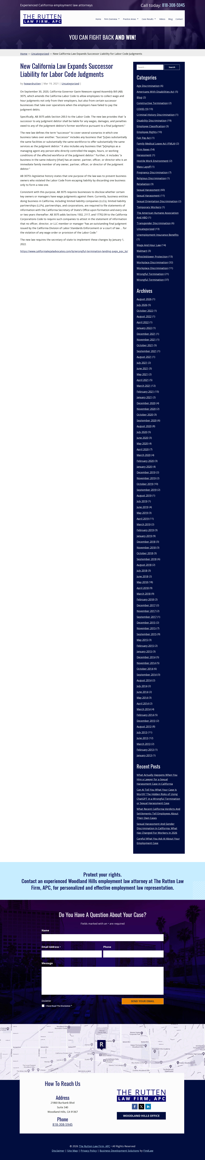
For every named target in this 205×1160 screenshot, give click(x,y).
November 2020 (146, 409)
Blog (170, 19)
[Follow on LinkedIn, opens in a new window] (148, 1106)
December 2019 (146, 472)
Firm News (143, 149)
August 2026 (144, 299)
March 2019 (143, 524)
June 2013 (142, 738)
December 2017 (146, 605)
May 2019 (142, 512)
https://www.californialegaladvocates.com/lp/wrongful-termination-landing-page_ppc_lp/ (74, 251)
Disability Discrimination (151, 120)
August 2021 (144, 356)
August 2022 (144, 316)
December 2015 (146, 622)
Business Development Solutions (119, 1150)
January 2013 (144, 755)
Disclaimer (46, 1000)
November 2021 (146, 339)
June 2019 (142, 507)
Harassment (144, 155)
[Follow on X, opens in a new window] (141, 1106)
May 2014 (142, 697)
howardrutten (32, 83)
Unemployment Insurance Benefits (158, 234)
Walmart (142, 250)
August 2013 (144, 726)
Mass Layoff (144, 166)
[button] (202, 1140)
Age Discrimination (148, 85)
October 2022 (145, 310)
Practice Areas (129, 19)
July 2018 (142, 570)
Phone (107, 947)
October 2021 (145, 345)
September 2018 (146, 559)
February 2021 (145, 391)
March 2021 (143, 385)
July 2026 (142, 305)
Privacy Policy (89, 1150)
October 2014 (145, 668)
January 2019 (144, 536)
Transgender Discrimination (154, 223)
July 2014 (142, 686)
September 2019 (146, 489)
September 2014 (146, 674)
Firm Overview (110, 19)
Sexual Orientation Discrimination (157, 201)
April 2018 (143, 588)
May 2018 (142, 582)
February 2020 (145, 461)
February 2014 (145, 715)
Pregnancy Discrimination (152, 172)
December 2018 (146, 541)
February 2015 (145, 645)
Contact (179, 19)
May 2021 (142, 374)
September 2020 (146, 420)
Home (98, 19)
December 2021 (146, 333)
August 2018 (144, 564)
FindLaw (148, 1150)
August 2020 (144, 426)
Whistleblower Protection (152, 256)
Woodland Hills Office (141, 1116)
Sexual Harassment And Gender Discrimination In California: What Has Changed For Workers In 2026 (157, 828)
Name (45, 930)
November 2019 (146, 478)
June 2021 (142, 368)
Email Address (51, 947)
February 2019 (145, 530)
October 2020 (145, 414)
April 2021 (143, 380)
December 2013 (146, 720)
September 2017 (146, 616)
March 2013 (143, 744)
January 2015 (144, 651)
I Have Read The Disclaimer (59, 1005)
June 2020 (142, 437)
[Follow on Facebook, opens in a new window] (135, 1106)
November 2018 (146, 547)
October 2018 (145, 553)
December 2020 (146, 403)
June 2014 (142, 692)
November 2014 (146, 663)
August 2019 (144, 495)
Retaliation (143, 184)
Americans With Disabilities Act (155, 91)
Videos (162, 19)
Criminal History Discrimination (156, 114)
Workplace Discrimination (152, 262)
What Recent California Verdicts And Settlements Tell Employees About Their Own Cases (158, 813)
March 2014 (143, 709)
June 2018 (142, 576)
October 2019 (145, 484)
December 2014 (146, 657)
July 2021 (142, 362)
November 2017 (146, 611)
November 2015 (146, 628)
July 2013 (142, 732)
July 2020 (142, 432)
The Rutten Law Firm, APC (94, 1146)
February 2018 (145, 599)
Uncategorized (70, 83)
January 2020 (144, 466)
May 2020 (142, 443)
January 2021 (144, 397)
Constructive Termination (152, 103)
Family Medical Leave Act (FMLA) (156, 143)
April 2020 (143, 449)
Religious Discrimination (151, 178)
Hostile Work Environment (152, 161)
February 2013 (145, 749)
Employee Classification (151, 126)
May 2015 (142, 640)
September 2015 (146, 634)
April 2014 (143, 703)
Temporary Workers (149, 207)
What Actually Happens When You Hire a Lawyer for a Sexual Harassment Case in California (157, 779)
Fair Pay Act (144, 137)
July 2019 (142, 501)
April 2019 (143, 518)
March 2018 (143, 593)
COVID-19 (142, 109)
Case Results (147, 19)
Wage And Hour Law (149, 245)
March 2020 (143, 455)
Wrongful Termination (150, 274)
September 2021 (146, 351)
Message (47, 963)
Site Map (72, 1150)
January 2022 (144, 328)
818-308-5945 (173, 5)
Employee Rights (147, 132)
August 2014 (144, 680)
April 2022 (143, 322)
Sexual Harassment (148, 190)
